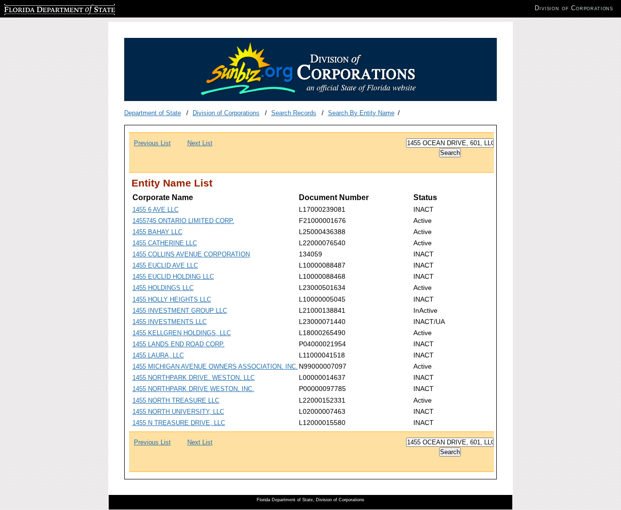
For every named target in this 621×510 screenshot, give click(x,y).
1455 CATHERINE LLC (164, 243)
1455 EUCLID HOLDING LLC (173, 276)
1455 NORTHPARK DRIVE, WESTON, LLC (193, 377)
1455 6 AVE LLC (155, 209)
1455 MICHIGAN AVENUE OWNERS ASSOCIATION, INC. (215, 366)
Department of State (152, 113)
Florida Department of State (43, 8)
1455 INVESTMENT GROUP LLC (179, 310)
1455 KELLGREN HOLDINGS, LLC (181, 333)
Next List (199, 143)
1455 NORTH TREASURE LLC (175, 400)
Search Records (293, 113)
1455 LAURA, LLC (158, 355)
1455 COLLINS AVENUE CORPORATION (191, 254)
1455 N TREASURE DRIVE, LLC (178, 422)
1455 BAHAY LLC (157, 232)
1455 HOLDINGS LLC (163, 287)
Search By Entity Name (361, 113)
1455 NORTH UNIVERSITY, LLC (178, 411)
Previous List (152, 143)
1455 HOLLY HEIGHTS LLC (171, 299)
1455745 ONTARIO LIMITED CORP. (183, 220)
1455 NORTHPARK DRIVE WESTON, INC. (193, 388)
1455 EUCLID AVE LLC (165, 265)
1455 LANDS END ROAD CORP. (178, 344)
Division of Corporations (226, 113)
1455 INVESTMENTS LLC (169, 321)
